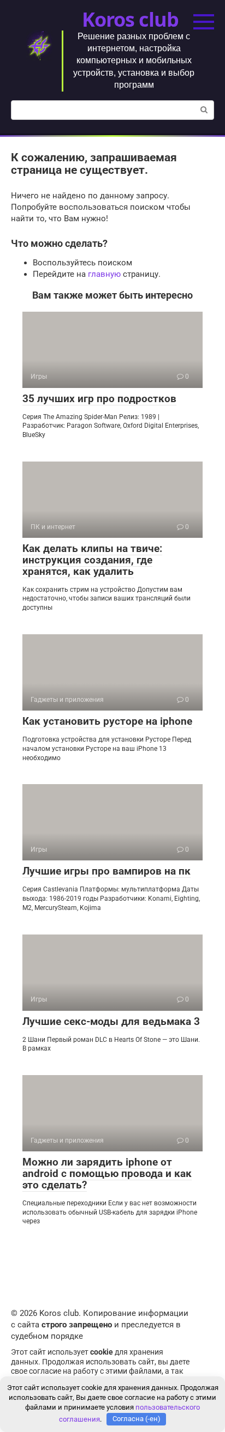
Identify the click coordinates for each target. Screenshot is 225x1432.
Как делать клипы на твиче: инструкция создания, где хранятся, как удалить (92, 560)
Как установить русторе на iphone (107, 721)
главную (104, 274)
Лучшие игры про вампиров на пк (106, 871)
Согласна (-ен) (136, 1419)
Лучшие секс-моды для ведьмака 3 (111, 1021)
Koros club (130, 19)
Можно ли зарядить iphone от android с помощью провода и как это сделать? (107, 1173)
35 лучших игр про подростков (99, 398)
